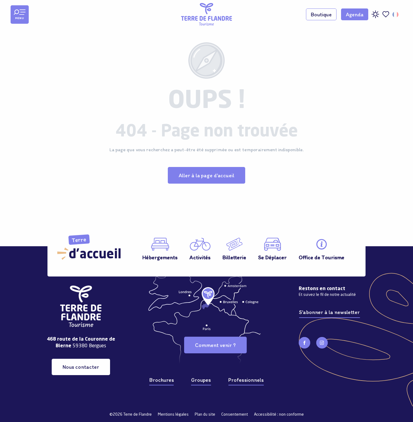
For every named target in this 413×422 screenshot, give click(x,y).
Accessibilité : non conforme (279, 415)
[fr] (395, 14)
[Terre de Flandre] (206, 14)
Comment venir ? (215, 345)
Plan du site (205, 415)
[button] (395, 14)
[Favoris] (385, 14)
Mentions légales (173, 415)
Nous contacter (81, 367)
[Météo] (375, 16)
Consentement (234, 415)
